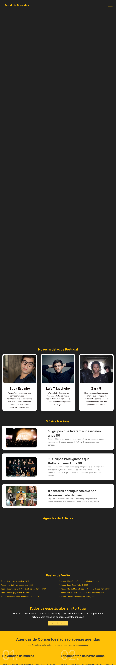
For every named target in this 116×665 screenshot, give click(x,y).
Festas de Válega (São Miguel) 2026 (15, 593)
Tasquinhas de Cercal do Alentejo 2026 (17, 585)
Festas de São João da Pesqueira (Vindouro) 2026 (79, 581)
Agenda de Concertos (17, 5)
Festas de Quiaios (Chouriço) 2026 (15, 581)
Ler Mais (12, 195)
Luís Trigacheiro (58, 388)
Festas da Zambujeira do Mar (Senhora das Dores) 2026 (23, 589)
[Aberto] (110, 5)
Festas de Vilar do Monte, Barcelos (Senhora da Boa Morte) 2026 (84, 589)
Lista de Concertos (58, 623)
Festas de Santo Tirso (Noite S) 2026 (73, 585)
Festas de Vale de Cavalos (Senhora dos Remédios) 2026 (81, 593)
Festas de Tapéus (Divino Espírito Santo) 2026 (77, 597)
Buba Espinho (20, 388)
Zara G (96, 388)
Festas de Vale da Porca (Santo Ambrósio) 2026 (20, 597)
